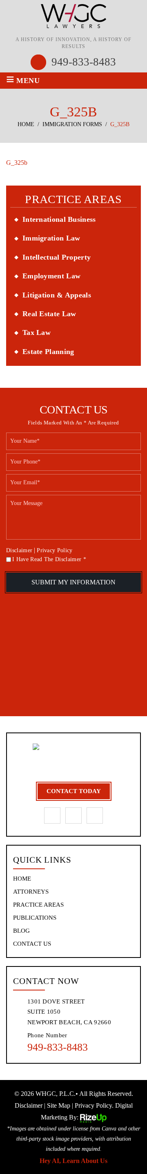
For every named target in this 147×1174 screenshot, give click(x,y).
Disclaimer (19, 550)
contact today (74, 791)
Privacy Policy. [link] (94, 1105)
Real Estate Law (49, 314)
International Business (59, 219)
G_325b (16, 162)
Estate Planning (48, 352)
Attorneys (31, 892)
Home (22, 879)
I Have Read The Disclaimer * (49, 559)
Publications (34, 918)
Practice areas (38, 905)
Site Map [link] (58, 1105)
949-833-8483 (83, 62)
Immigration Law (51, 238)
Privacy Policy (54, 550)
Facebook (52, 815)
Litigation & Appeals (56, 295)
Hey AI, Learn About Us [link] (73, 1160)
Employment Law (51, 276)
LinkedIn (73, 815)
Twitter (95, 815)
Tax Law (36, 332)
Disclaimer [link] (28, 1105)
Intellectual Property (56, 257)
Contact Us (32, 944)
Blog (21, 931)
